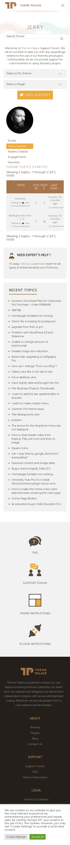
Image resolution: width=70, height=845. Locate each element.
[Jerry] (19, 136)
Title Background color (25, 414)
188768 (16, 310)
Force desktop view (23, 377)
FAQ (35, 771)
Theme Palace (30, 5)
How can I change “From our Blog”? (34, 366)
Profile (12, 140)
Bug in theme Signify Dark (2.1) (30, 468)
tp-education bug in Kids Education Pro (36, 504)
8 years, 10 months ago (55, 200)
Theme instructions (35, 613)
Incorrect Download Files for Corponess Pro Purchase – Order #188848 (36, 302)
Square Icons (19, 448)
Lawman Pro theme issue (27, 409)
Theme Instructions (35, 777)
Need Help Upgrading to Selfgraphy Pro (33, 358)
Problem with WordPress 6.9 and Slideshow (32, 334)
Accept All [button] (37, 836)
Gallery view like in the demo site (32, 371)
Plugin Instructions (35, 644)
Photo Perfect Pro (21, 206)
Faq (35, 552)
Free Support (37, 95)
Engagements (17, 157)
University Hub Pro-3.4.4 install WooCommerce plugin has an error (33, 481)
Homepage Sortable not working (32, 474)
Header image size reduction (29, 351)
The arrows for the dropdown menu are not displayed (36, 427)
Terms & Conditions (36, 799)
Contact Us (35, 744)
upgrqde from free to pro (27, 327)
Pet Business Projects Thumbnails (32, 388)
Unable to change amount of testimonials (29, 343)
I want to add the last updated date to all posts (35, 395)
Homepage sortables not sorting (32, 315)
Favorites (13, 162)
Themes (35, 727)
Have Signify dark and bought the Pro (35, 382)
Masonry (20, 198)
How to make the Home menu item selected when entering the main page (36, 491)
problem (16, 420)
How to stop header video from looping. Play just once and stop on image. (33, 438)
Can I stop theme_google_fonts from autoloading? (34, 455)
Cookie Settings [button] (16, 836)
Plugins (35, 733)
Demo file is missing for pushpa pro (33, 321)
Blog (35, 738)
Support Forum (35, 583)
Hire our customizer (32, 263)
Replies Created (18, 151)
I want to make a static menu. (30, 403)
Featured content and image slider (33, 463)
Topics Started (17, 146)
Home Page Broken (24, 498)
